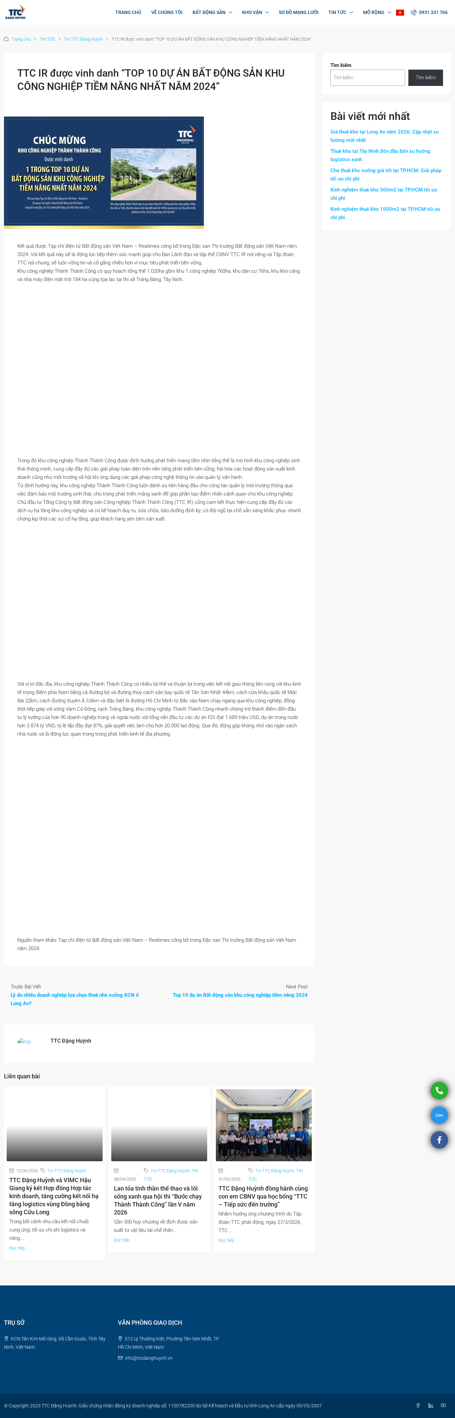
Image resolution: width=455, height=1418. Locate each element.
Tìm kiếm (340, 65)
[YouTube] (444, 1405)
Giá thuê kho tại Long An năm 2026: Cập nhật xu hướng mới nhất (384, 136)
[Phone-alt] (439, 1090)
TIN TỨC (337, 12)
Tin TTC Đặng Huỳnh (83, 39)
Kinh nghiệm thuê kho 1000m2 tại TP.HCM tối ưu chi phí (385, 213)
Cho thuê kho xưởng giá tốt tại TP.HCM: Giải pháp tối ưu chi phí (385, 175)
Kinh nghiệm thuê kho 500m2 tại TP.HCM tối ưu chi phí (383, 194)
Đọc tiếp (17, 1247)
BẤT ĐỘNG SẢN (209, 12)
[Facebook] (419, 1405)
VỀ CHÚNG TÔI (167, 12)
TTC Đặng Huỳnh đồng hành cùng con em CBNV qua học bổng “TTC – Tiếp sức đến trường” (263, 1196)
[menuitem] (429, 12)
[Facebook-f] (439, 1140)
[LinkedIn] (432, 1405)
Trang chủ (21, 39)
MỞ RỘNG (373, 12)
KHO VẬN (252, 12)
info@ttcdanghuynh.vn (149, 1358)
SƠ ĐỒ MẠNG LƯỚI (298, 12)
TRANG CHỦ (128, 12)
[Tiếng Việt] (400, 12)
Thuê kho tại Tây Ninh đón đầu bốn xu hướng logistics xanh (380, 155)
